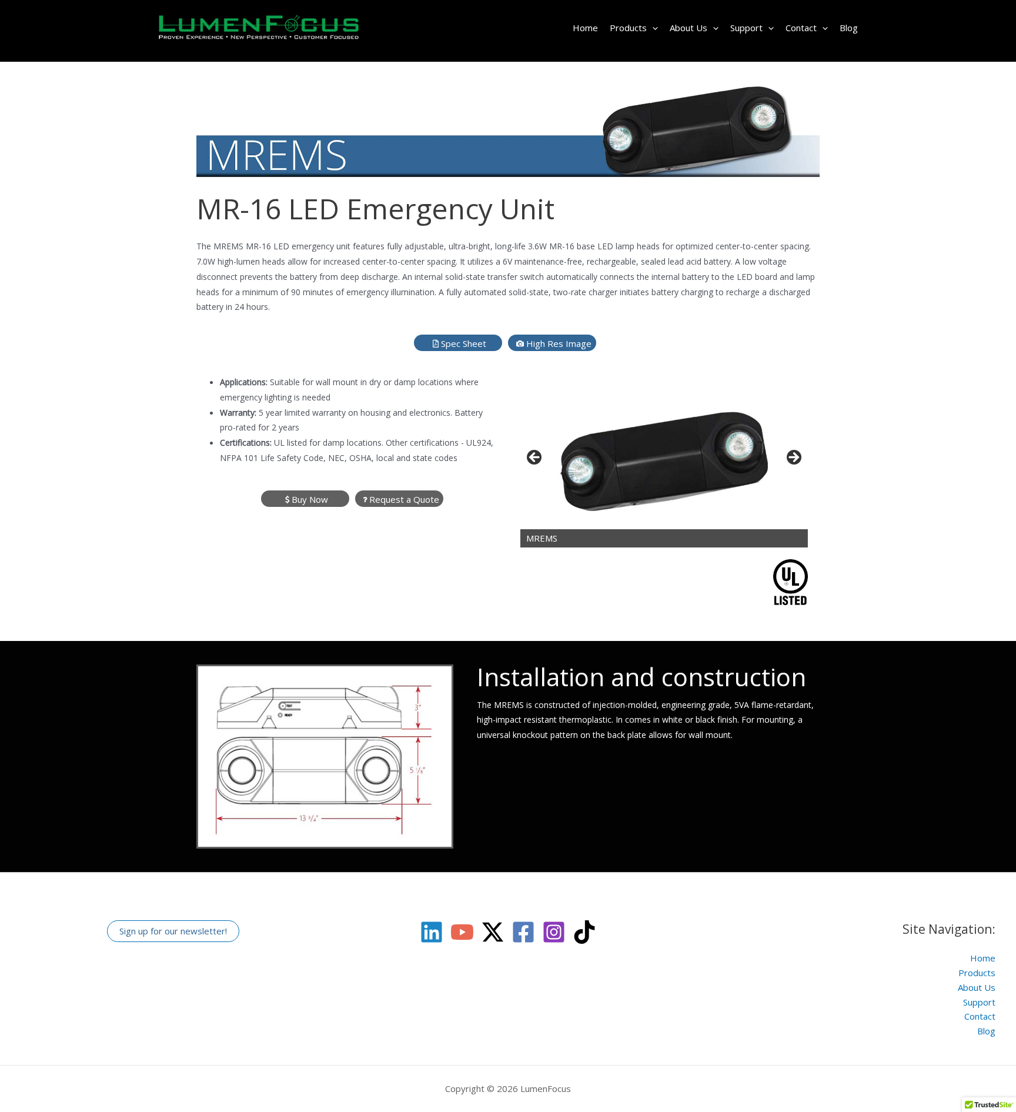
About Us (688, 28)
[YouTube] (462, 932)
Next (793, 458)
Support (746, 28)
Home (585, 28)
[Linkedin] (431, 932)
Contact (801, 28)
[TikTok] (584, 932)
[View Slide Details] (664, 461)
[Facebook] (523, 932)
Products (628, 28)
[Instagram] (554, 932)
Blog (849, 28)
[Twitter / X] (492, 932)
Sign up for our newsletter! (173, 931)
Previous (535, 458)
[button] (652, 27)
